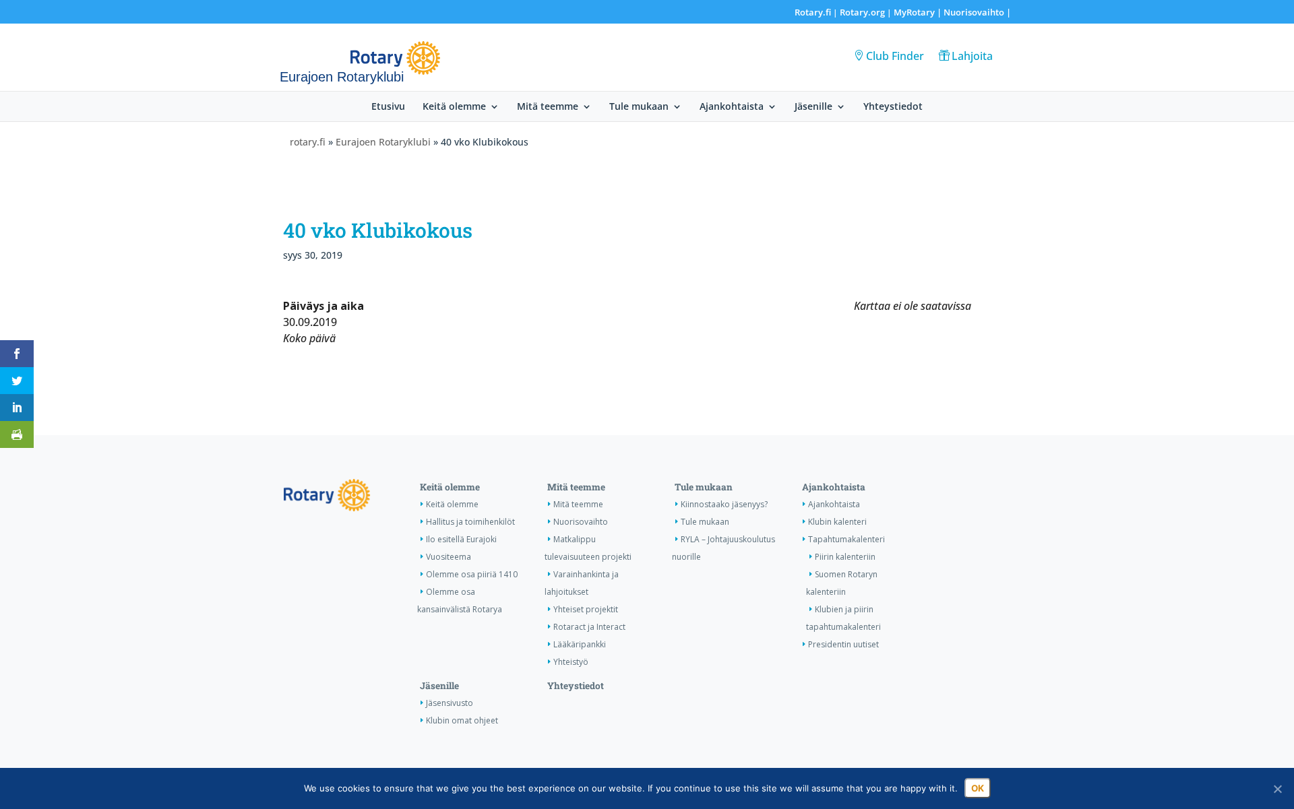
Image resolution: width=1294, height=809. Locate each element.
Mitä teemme (547, 107)
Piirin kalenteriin (845, 556)
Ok (977, 788)
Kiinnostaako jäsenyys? (724, 504)
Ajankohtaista (732, 107)
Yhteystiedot (893, 107)
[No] (1277, 789)
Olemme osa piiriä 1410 (472, 574)
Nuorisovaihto (974, 12)
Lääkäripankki (579, 644)
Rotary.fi (813, 12)
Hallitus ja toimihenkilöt (470, 521)
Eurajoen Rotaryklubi (383, 141)
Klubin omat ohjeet (462, 720)
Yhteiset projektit (585, 609)
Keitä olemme (454, 107)
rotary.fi (308, 141)
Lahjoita (972, 55)
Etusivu (388, 107)
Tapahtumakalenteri (846, 539)
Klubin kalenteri (837, 521)
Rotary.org (862, 12)
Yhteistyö (570, 662)
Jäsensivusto (449, 703)
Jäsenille (813, 107)
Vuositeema (448, 556)
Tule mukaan (639, 107)
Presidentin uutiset (843, 644)
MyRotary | (919, 12)
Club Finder (895, 55)
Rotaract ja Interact (589, 627)
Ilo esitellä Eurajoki (461, 539)
